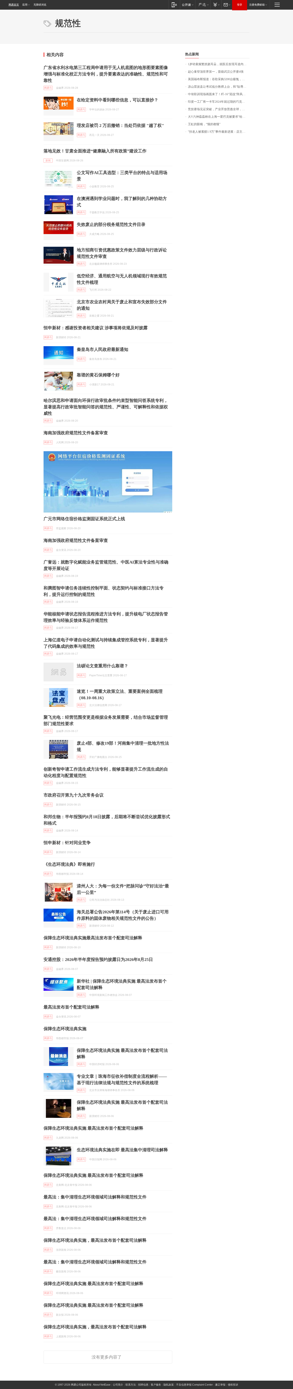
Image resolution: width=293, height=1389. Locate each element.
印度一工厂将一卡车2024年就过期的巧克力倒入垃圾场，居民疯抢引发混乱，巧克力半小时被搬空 (218, 101)
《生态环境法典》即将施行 (69, 864)
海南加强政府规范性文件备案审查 (76, 432)
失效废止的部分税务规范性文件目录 (111, 224)
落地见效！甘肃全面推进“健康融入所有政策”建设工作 (95, 151)
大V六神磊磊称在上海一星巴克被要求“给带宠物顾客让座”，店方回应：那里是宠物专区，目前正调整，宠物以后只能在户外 (218, 116)
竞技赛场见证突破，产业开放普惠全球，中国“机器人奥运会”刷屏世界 (218, 109)
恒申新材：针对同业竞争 (67, 842)
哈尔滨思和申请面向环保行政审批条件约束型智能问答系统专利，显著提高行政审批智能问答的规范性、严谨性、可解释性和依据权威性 (106, 407)
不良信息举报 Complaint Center (194, 1384)
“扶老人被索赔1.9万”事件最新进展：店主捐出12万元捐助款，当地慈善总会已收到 (218, 131)
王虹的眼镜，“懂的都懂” (204, 124)
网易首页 (14, 4)
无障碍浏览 (39, 4)
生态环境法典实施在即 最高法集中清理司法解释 (122, 1149)
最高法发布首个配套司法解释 (71, 1007)
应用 (24, 4)
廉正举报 (220, 1384)
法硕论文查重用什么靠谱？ (102, 665)
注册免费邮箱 (257, 4)
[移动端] (174, 4)
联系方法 (130, 1384)
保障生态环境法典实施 (65, 1028)
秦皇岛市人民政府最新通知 (102, 349)
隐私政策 (168, 1384)
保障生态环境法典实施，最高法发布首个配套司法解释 (95, 1240)
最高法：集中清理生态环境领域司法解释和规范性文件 (95, 1197)
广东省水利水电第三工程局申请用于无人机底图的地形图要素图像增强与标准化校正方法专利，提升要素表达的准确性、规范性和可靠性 (106, 74)
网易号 (48, 87)
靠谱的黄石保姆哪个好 (98, 375)
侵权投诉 (233, 1384)
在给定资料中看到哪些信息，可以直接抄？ (117, 100)
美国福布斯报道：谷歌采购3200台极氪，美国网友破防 (218, 79)
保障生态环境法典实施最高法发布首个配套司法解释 (93, 937)
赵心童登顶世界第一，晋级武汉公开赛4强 (215, 71)
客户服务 (156, 1384)
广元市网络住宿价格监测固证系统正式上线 (84, 518)
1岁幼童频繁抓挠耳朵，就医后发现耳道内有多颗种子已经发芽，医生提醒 (218, 64)
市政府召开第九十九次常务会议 (74, 795)
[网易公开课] (187, 4)
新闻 (48, 160)
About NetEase (101, 1384)
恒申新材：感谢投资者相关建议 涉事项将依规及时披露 (96, 327)
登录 (239, 4)
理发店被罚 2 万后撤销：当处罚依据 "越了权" (120, 125)
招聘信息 (143, 1384)
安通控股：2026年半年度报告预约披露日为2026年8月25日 (98, 959)
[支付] (215, 4)
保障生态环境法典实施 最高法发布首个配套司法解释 (93, 1128)
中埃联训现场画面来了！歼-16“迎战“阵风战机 (218, 94)
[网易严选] (202, 4)
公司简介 (118, 1384)
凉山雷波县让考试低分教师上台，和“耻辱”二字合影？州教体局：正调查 (218, 86)
